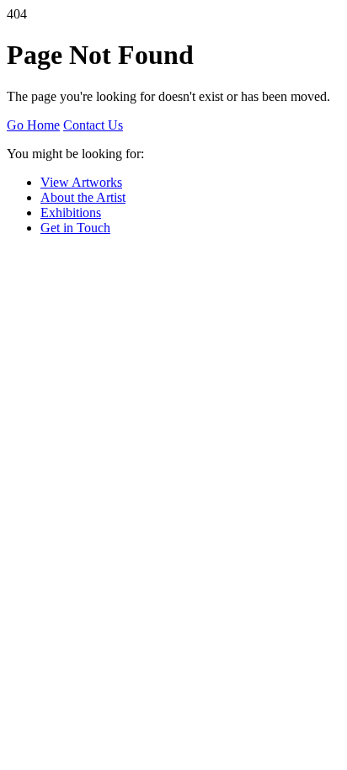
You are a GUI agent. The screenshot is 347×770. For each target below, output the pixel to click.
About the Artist (82, 197)
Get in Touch (75, 227)
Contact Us (93, 125)
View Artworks (81, 182)
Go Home (33, 125)
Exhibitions (70, 212)
